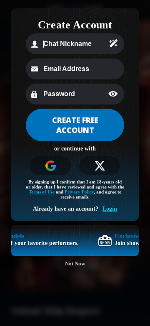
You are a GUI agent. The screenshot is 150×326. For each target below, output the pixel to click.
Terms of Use (42, 191)
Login (109, 209)
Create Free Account (75, 125)
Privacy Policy (79, 191)
